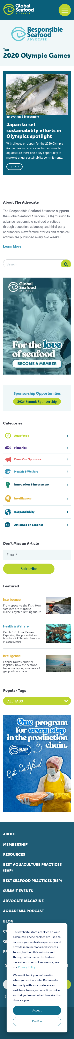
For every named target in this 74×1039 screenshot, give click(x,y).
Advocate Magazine (23, 901)
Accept (37, 1010)
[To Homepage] (18, 9)
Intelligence (12, 600)
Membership (15, 844)
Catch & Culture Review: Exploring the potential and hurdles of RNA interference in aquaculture (21, 637)
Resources (14, 854)
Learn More (12, 246)
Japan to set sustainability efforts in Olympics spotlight (33, 130)
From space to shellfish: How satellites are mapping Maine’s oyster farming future (22, 608)
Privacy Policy (26, 967)
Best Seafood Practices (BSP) (32, 881)
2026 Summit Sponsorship (37, 401)
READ (14, 166)
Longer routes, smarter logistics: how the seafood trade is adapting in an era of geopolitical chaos (21, 666)
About (9, 834)
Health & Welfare (16, 626)
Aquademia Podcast (23, 911)
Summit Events (18, 891)
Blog (8, 921)
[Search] (66, 264)
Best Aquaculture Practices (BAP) (32, 867)
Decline (37, 1021)
